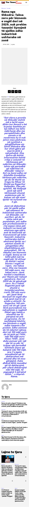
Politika (3, 401)
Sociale (8, 8)
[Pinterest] (16, 91)
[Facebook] (9, 91)
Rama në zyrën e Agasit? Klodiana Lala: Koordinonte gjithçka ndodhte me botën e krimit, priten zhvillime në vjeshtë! (14, 405)
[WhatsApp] (19, 91)
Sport (2, 419)
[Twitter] (12, 91)
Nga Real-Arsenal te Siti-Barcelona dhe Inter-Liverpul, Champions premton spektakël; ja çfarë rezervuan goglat (13, 438)
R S (14, 44)
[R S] (5, 387)
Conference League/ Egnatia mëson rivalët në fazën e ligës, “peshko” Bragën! (6, 493)
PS (8, 97)
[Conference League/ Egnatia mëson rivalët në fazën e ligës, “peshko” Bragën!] (7, 483)
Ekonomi (3, 8)
